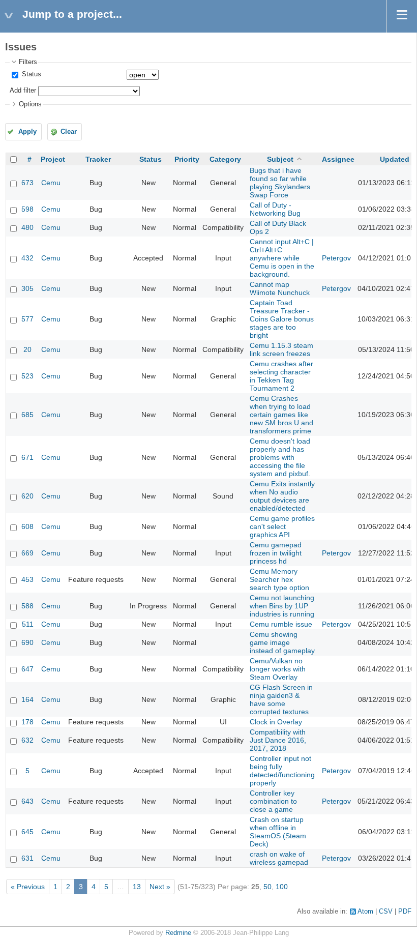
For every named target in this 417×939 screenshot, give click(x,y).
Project (53, 159)
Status (30, 74)
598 (27, 209)
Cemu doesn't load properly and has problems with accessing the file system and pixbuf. (280, 457)
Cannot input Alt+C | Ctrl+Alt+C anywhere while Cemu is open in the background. (282, 258)
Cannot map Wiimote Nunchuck (280, 288)
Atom (365, 911)
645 (27, 832)
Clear (69, 131)
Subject (280, 159)
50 (267, 887)
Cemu (51, 183)
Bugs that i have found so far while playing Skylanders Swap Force (280, 182)
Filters (28, 62)
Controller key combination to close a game (273, 801)
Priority (186, 159)
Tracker (98, 159)
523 (27, 376)
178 (27, 722)
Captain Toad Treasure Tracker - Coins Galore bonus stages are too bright (282, 319)
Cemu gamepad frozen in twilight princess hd (276, 553)
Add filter (23, 90)
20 (27, 349)
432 (27, 258)
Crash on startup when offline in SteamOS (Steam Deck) (278, 831)
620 (27, 496)
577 (27, 319)
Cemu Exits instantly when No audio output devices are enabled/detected (282, 496)
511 (28, 624)
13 (137, 887)
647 (27, 669)
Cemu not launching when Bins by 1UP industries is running (282, 606)
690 (27, 642)
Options (30, 104)
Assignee (338, 159)
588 (27, 606)
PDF (404, 911)
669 (27, 553)
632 (27, 740)
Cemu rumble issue (281, 624)
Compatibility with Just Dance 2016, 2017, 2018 (278, 740)
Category (225, 159)
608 (27, 526)
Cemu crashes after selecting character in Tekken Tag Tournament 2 (281, 376)
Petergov (336, 258)
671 (27, 457)
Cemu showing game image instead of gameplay (282, 642)
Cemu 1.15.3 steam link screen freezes (281, 349)
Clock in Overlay (276, 722)
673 (27, 183)
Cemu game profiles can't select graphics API (282, 526)
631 (27, 858)
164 (27, 699)
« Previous (28, 887)
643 (27, 801)
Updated (394, 159)
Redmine (178, 932)
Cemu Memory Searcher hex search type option (279, 579)
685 (27, 414)
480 (27, 227)
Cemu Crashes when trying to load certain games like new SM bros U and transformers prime (281, 414)
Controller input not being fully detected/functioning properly (282, 770)
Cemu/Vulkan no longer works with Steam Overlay (278, 669)
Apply (27, 131)
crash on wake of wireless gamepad (279, 858)
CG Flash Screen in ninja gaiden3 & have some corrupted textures (281, 699)
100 (282, 887)
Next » (160, 887)
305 (27, 288)
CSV (386, 911)
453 (27, 579)
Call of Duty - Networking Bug (275, 209)
